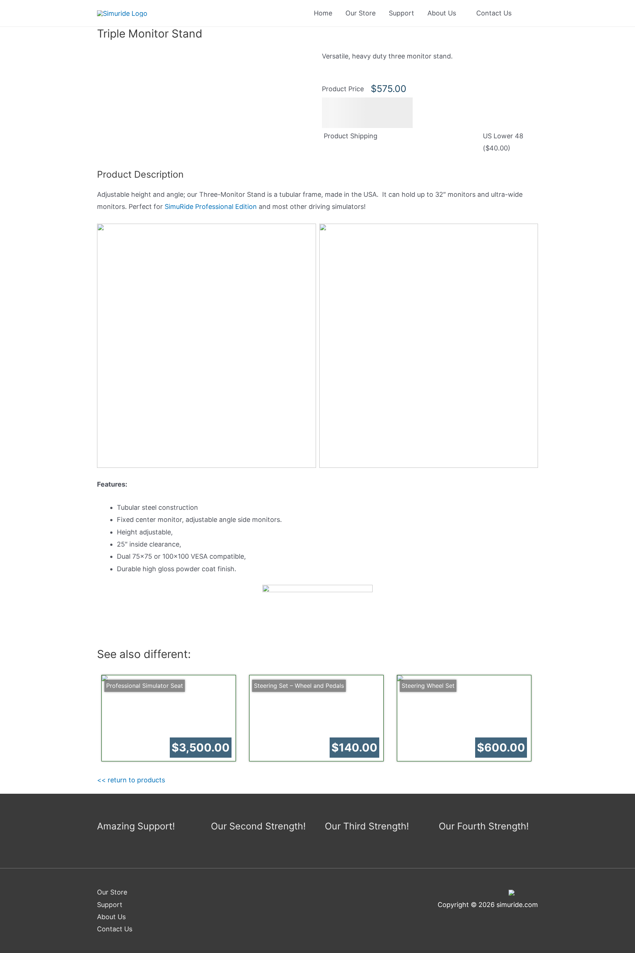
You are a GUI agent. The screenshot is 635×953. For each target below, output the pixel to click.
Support (401, 13)
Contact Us (494, 13)
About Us (441, 13)
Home (323, 13)
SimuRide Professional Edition (211, 206)
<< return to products (131, 780)
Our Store (360, 13)
